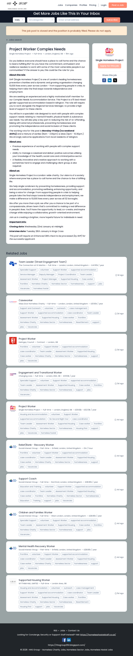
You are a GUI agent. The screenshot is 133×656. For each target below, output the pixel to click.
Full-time (38, 53)
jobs (100, 283)
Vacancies (25, 288)
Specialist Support (28, 269)
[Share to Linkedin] (110, 80)
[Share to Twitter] (115, 80)
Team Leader (86, 274)
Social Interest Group (28, 448)
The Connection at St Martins (32, 265)
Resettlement (82, 322)
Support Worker (60, 269)
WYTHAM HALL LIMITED (28, 583)
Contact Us (73, 630)
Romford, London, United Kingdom (66, 482)
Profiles (83, 5)
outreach (61, 308)
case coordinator (75, 313)
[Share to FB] (104, 80)
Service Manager (27, 274)
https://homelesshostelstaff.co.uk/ (98, 634)
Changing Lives (25, 376)
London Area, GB (59, 583)
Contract (41, 342)
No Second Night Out (58, 419)
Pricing (92, 5)
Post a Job (118, 5)
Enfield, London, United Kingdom (66, 448)
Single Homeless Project (20, 53)
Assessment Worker (29, 279)
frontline (24, 283)
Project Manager (49, 279)
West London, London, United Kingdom (68, 516)
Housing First (81, 428)
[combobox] (19, 20)
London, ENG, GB (53, 376)
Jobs (60, 5)
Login (104, 5)
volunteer (44, 269)
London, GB (53, 342)
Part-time (44, 448)
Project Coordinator (67, 274)
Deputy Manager (46, 274)
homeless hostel (41, 288)
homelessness (77, 283)
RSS (55, 630)
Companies (71, 5)
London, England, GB (54, 53)
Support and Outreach (30, 308)
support (91, 283)
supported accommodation (83, 269)
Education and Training (30, 486)
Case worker (87, 279)
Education (24, 500)
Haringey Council (26, 342)
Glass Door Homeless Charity (32, 303)
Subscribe (112, 19)
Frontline (24, 346)
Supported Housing (69, 279)
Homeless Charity (40, 283)
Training (36, 500)
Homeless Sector (59, 283)
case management (78, 308)
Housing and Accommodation (33, 414)
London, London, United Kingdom (74, 265)
